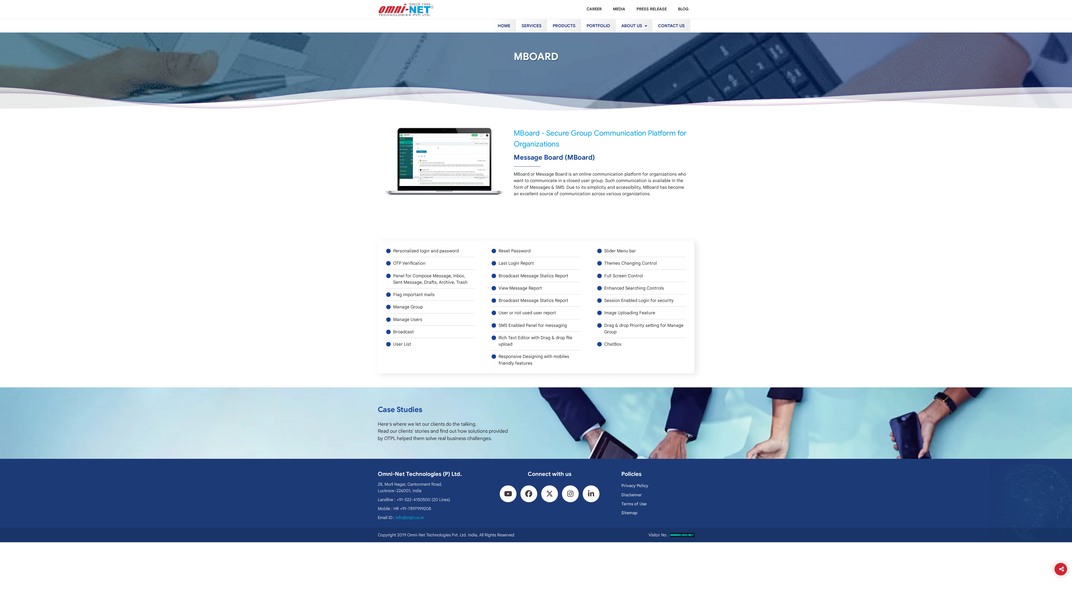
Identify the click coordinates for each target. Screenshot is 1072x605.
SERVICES (531, 25)
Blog (683, 9)
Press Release (651, 9)
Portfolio (598, 25)
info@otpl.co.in (410, 517)
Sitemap (629, 512)
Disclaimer (631, 494)
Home (504, 25)
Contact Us (671, 25)
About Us (632, 25)
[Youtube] (508, 493)
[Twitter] (549, 493)
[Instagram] (570, 493)
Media (619, 9)
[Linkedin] (591, 493)
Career (594, 9)
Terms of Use (634, 503)
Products (564, 25)
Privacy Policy (634, 485)
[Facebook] (528, 493)
